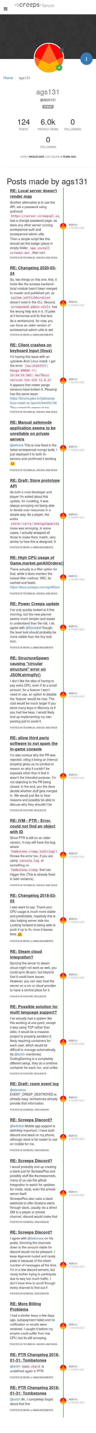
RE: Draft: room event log (34, 1083)
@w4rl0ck (17, 1126)
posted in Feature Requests (28, 810)
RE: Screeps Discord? (31, 1119)
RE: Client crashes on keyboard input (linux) (31, 347)
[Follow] (59, 68)
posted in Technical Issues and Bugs (33, 257)
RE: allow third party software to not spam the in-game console (34, 743)
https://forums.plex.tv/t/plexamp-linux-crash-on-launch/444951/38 (33, 400)
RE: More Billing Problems (25, 1306)
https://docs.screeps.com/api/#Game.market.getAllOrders (50, 587)
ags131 (73, 224)
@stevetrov (18, 1089)
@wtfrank (16, 445)
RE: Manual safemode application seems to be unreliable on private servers (33, 430)
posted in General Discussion (29, 1109)
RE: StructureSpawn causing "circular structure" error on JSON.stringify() (29, 666)
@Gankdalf (34, 627)
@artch (20, 1054)
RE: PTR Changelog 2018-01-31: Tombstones (34, 1357)
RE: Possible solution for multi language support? (34, 1009)
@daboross (35, 1238)
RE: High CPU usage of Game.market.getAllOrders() (37, 560)
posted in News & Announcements (31, 334)
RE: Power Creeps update (34, 603)
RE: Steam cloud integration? (26, 954)
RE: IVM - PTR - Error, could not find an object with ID (32, 826)
